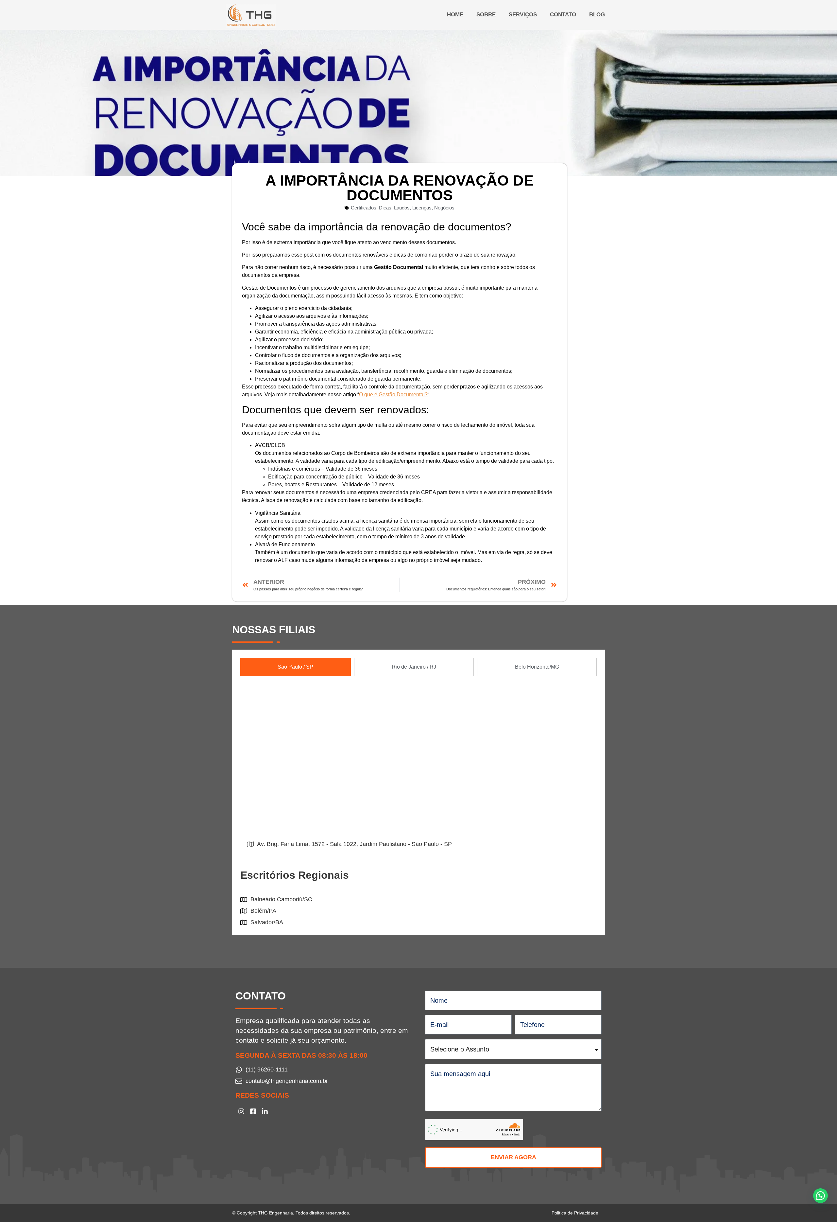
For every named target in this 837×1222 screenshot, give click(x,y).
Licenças (422, 207)
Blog (597, 14)
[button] (820, 1195)
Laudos (402, 207)
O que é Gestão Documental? (393, 394)
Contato (563, 14)
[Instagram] (241, 1111)
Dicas (385, 207)
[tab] (295, 667)
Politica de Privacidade (575, 1212)
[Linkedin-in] (265, 1111)
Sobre (486, 14)
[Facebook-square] (253, 1111)
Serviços (523, 14)
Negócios (444, 207)
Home (455, 14)
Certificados (363, 207)
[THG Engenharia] (251, 16)
